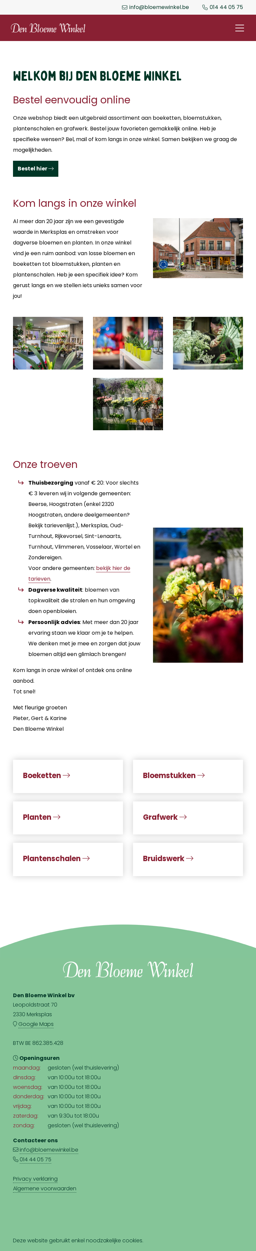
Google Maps (36, 1024)
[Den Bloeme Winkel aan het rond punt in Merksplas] (198, 247)
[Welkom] (198, 594)
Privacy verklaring (35, 1179)
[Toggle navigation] (239, 28)
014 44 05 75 (226, 7)
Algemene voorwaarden (44, 1188)
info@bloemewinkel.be (159, 7)
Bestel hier (33, 168)
